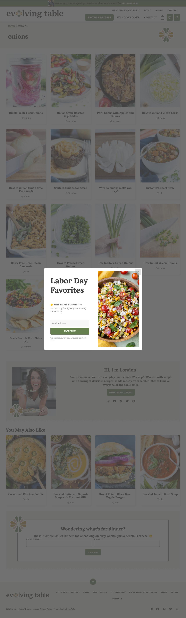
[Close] (138, 272)
